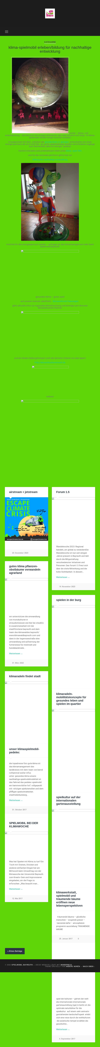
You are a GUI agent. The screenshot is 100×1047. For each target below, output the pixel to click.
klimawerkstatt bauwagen (66, 301)
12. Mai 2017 (17, 899)
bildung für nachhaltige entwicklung (50, 159)
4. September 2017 (67, 1039)
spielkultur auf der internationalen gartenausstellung (68, 800)
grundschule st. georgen (57, 142)
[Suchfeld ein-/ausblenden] (93, 31)
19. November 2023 (67, 587)
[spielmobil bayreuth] (50, 14)
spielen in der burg (68, 600)
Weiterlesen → (63, 577)
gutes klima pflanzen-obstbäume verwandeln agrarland (24, 569)
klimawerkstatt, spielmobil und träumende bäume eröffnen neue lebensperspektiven (69, 899)
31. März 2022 (18, 663)
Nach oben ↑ (89, 966)
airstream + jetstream (23, 492)
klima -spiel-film (74, 150)
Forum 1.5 (63, 492)
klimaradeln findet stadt (25, 676)
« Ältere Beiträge (14, 951)
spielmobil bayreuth (22, 965)
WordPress (66, 965)
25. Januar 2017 (65, 939)
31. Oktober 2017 (19, 810)
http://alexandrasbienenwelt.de (50, 362)
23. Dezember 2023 (20, 553)
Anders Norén (73, 966)
